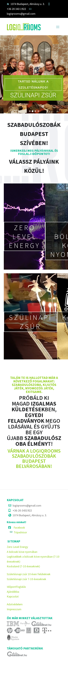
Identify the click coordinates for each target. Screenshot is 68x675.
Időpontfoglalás (16, 587)
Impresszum (14, 609)
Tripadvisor (20, 532)
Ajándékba (13, 591)
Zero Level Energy (17, 547)
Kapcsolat (13, 596)
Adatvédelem (15, 604)
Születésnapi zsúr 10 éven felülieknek (28, 574)
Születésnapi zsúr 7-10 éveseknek (26, 579)
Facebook (19, 527)
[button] (30, 111)
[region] (34, 74)
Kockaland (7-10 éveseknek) (23, 566)
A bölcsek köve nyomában (22, 552)
